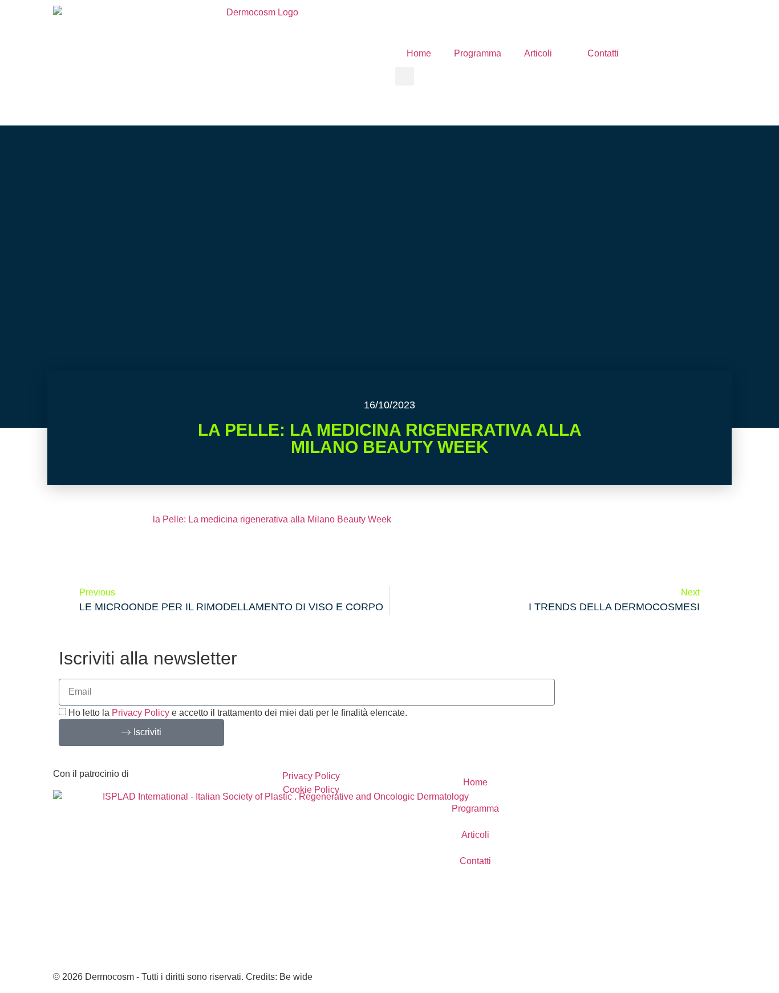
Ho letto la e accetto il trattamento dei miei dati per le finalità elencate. (237, 713)
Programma (477, 53)
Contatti (603, 53)
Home (419, 53)
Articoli (538, 53)
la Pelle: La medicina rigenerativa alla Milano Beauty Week (272, 519)
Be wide (296, 977)
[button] (404, 76)
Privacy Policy (140, 713)
